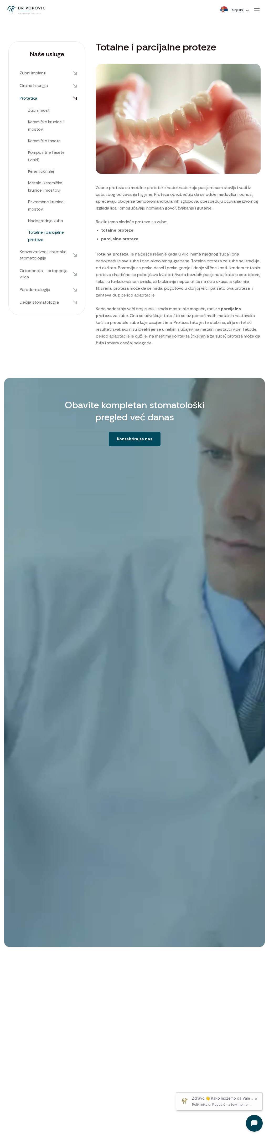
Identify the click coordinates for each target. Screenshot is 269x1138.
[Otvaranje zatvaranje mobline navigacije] (257, 10)
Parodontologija (35, 289)
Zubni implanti (33, 73)
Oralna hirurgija (34, 85)
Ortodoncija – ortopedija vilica (44, 274)
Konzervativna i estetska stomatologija (43, 255)
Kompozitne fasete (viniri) (46, 156)
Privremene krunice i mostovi (46, 205)
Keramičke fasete (44, 141)
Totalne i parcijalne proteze (46, 235)
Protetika (28, 98)
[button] (135, 439)
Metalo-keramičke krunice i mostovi (45, 186)
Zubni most (39, 110)
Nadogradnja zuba (45, 220)
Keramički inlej (41, 171)
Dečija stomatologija (39, 302)
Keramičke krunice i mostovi (46, 125)
